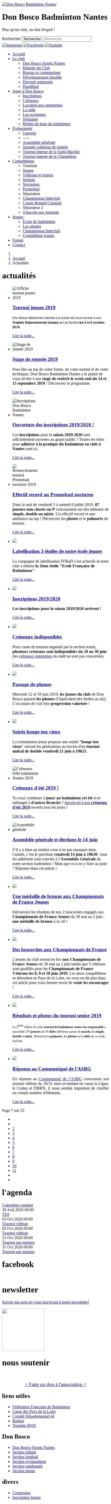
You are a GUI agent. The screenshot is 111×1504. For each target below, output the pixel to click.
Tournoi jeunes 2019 (34, 307)
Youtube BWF (24, 1425)
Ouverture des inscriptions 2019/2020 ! (53, 424)
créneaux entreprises (35, 656)
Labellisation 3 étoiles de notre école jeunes (57, 551)
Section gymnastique (29, 1461)
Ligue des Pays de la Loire (34, 1411)
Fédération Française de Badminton (41, 1407)
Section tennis (23, 1471)
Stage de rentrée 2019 (35, 359)
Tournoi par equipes (18, 1242)
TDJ (5, 1214)
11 (14, 1170)
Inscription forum (26, 1497)
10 (14, 1166)
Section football (25, 1457)
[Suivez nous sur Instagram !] (12, 45)
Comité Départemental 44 (33, 1416)
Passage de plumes (31, 684)
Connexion (21, 1493)
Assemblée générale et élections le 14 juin (55, 839)
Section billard (24, 1452)
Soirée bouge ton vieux (36, 731)
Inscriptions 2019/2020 (36, 598)
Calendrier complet (17, 1205)
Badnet (18, 1421)
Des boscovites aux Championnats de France (59, 949)
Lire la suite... (23, 335)
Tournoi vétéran (15, 1224)
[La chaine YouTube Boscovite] (53, 45)
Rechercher (11, 38)
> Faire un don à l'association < (55, 1384)
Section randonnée (27, 1466)
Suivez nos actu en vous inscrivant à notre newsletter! (45, 1302)
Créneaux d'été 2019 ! (35, 788)
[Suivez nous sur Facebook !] (33, 45)
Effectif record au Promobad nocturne (52, 494)
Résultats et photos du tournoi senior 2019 (56, 1015)
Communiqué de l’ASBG (60, 1079)
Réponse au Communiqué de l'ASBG (51, 1068)
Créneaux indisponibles (37, 636)
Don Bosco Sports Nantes (33, 1447)
